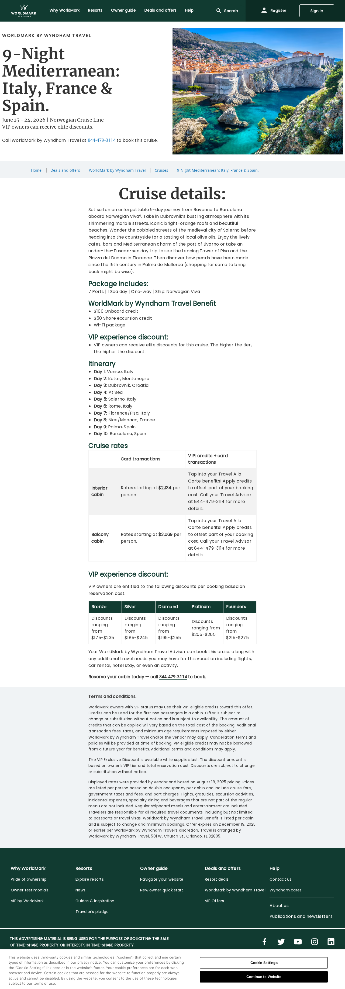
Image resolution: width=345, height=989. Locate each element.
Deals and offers (65, 170)
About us (279, 905)
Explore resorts (89, 879)
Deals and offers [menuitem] (160, 10)
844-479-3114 (102, 140)
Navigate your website (161, 879)
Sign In (316, 10)
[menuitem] (24, 10)
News (80, 890)
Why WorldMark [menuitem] (65, 10)
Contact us (281, 879)
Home (36, 170)
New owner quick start (161, 890)
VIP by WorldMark (27, 901)
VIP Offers (214, 901)
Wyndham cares (286, 890)
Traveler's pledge (92, 911)
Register (278, 10)
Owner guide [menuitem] (123, 10)
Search (231, 10)
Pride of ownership (29, 879)
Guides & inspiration (94, 901)
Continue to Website (263, 976)
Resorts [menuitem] (95, 10)
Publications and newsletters (301, 916)
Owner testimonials (30, 890)
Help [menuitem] (189, 10)
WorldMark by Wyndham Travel (117, 170)
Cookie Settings (264, 962)
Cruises (161, 170)
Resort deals (217, 879)
